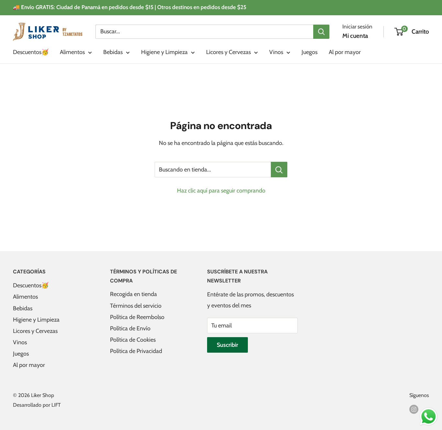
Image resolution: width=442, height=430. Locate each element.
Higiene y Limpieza (164, 52)
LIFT (56, 405)
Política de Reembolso (137, 317)
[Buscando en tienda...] (279, 169)
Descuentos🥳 (31, 52)
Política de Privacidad (136, 351)
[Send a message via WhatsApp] (428, 416)
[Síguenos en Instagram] (413, 409)
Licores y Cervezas (228, 52)
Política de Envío (130, 328)
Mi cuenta (355, 35)
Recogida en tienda (133, 294)
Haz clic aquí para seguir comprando (221, 190)
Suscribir (227, 344)
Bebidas (113, 52)
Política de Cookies (133, 339)
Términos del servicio (135, 305)
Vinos (276, 52)
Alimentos (72, 52)
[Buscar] (321, 31)
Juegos (309, 52)
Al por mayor (345, 52)
